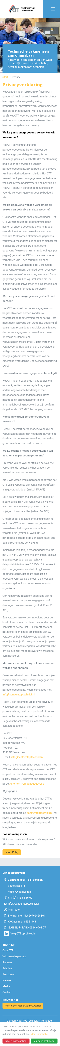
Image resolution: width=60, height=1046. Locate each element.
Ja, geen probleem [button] (44, 1041)
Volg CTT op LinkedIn (23, 933)
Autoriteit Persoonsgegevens (27, 783)
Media (6, 986)
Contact (6, 992)
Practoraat (8, 974)
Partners (7, 962)
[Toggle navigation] (52, 9)
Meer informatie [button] (39, 1034)
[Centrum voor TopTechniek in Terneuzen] (22, 9)
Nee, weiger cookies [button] (16, 1041)
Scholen (7, 968)
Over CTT (7, 950)
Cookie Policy (11, 852)
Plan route (14, 909)
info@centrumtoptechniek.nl (27, 757)
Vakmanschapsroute (14, 956)
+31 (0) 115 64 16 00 (20, 897)
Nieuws (6, 980)
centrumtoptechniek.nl (39, 812)
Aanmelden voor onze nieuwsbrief (23, 1005)
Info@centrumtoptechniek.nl (18, 694)
